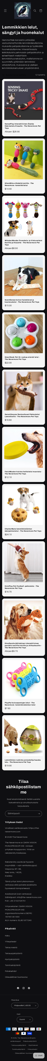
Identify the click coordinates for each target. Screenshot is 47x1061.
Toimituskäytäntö (18, 1049)
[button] (5, 11)
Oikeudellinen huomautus (24, 1053)
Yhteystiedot (32, 1049)
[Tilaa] (39, 814)
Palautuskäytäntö (30, 1041)
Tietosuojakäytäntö (18, 1045)
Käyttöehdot (33, 1045)
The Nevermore (23, 1038)
